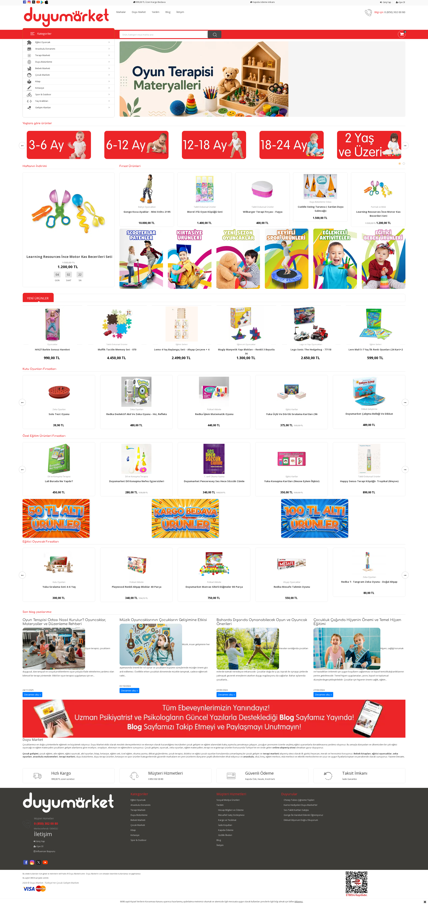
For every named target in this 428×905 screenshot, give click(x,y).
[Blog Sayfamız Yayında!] (214, 718)
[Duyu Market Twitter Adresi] (34, 3)
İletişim (180, 12)
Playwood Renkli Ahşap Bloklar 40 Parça (59, 586)
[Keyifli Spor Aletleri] (286, 259)
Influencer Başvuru (45, 851)
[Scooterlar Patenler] (141, 259)
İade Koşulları (225, 825)
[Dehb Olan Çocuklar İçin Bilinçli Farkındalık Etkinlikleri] (369, 459)
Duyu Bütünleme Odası (263, 201)
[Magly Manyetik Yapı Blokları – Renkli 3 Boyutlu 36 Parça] (246, 324)
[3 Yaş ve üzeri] (369, 145)
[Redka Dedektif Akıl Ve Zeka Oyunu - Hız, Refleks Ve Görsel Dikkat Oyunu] (58, 392)
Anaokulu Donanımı (140, 804)
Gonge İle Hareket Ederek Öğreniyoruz (303, 814)
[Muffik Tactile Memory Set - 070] (117, 324)
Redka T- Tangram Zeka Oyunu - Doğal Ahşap (292, 581)
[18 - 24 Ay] (214, 145)
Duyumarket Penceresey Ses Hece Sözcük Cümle (136, 481)
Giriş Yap (387, 2)
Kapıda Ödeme (225, 830)
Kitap (133, 830)
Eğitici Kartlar (214, 409)
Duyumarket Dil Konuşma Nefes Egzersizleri (59, 481)
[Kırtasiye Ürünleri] (189, 259)
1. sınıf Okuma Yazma (137, 476)
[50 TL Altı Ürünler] (56, 518)
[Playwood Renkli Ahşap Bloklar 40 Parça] (58, 564)
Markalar (121, 12)
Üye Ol (401, 2)
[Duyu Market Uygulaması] (42, 3)
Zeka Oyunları (59, 409)
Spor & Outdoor (138, 840)
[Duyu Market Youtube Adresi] (38, 3)
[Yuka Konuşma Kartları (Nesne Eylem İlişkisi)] (214, 459)
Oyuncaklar (52, 344)
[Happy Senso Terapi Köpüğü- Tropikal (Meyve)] (291, 459)
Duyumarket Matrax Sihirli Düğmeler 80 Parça (136, 586)
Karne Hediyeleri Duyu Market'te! (300, 804)
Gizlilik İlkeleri (225, 835)
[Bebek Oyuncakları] (383, 259)
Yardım (155, 12)
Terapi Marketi (138, 809)
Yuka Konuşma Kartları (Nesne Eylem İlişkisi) (214, 481)
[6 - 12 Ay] (59, 145)
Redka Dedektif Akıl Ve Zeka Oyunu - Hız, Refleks (59, 414)
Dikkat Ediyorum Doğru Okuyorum (301, 819)
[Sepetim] (401, 34)
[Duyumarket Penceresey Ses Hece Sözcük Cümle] (136, 459)
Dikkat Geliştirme (292, 409)
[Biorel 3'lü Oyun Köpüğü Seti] (146, 189)
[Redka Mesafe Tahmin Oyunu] (214, 564)
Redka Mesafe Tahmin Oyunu (214, 586)
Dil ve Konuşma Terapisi (59, 476)
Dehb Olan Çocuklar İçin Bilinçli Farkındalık (369, 481)
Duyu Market (139, 12)
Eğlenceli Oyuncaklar (246, 344)
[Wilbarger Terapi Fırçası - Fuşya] (204, 189)
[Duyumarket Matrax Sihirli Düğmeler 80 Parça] (136, 564)
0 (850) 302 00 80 (394, 12)
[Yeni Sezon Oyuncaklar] (238, 259)
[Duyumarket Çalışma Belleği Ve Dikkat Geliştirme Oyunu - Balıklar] (291, 391)
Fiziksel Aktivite (137, 409)
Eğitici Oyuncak (138, 799)
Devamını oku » (32, 694)
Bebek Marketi (138, 819)
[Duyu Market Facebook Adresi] (25, 3)
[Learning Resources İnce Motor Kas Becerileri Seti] (69, 211)
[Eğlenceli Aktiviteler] (335, 259)
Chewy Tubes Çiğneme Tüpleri (299, 799)
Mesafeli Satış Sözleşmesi (231, 814)
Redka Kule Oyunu (369, 586)
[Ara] (214, 34)
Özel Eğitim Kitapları (369, 476)
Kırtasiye (135, 835)
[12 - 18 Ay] (136, 145)
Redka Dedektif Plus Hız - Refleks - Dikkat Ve (369, 414)
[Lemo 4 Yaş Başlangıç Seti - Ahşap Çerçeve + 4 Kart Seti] (182, 324)
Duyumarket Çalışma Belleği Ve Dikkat (291, 413)
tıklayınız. (299, 901)
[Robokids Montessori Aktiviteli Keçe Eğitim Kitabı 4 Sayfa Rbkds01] (378, 189)
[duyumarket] (66, 16)
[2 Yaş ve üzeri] (291, 145)
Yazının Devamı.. (396, 756)
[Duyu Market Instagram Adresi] (29, 3)
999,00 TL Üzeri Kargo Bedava (150, 2)
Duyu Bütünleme (139, 814)
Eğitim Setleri (182, 344)
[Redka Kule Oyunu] (369, 564)
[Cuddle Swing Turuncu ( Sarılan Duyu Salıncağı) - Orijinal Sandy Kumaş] (262, 186)
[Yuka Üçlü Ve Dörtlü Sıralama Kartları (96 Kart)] (214, 392)
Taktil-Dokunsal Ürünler (147, 206)
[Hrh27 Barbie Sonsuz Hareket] (52, 324)
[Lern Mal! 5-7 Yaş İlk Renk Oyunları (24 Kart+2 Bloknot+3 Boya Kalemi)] (376, 324)
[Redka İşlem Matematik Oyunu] (136, 392)
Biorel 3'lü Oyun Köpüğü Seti (147, 211)
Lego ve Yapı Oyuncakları (311, 344)
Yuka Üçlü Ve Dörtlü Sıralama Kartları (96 (214, 414)
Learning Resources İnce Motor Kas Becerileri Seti (69, 257)
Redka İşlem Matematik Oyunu (137, 414)
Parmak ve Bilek (320, 206)
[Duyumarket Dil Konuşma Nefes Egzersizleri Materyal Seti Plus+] (58, 459)
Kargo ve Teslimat (227, 819)
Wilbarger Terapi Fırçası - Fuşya (205, 211)
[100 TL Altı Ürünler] (314, 518)
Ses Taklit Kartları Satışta (296, 809)
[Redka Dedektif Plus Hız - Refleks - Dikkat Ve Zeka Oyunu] (369, 392)
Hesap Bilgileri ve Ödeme (231, 809)
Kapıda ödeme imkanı (263, 2)
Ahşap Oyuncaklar (214, 582)
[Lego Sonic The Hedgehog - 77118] (311, 324)
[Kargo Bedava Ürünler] (185, 518)
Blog (167, 12)
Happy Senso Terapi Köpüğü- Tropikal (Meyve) (291, 481)
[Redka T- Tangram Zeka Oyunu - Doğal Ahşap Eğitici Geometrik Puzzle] (291, 561)
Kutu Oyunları (369, 409)
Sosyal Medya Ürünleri (228, 799)
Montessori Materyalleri (378, 206)
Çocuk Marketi (138, 825)
